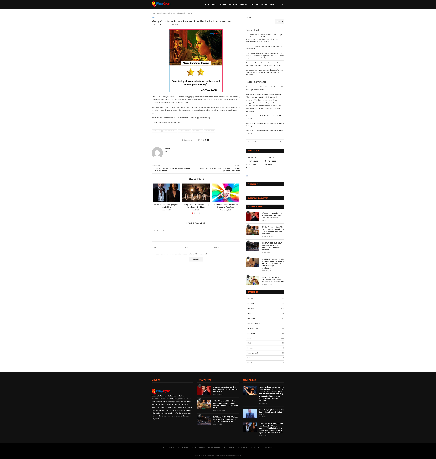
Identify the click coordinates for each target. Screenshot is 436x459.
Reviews (223, 4)
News (214, 4)
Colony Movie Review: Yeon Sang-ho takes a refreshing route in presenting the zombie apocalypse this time (264, 64)
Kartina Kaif (156, 131)
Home (207, 4)
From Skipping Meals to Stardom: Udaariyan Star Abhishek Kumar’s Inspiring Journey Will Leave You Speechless (263, 108)
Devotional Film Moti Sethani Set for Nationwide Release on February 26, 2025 (273, 279)
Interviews (266, 318)
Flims (266, 313)
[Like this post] (198, 140)
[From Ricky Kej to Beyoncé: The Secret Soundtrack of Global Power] (250, 413)
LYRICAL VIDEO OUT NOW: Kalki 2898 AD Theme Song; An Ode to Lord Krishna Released (272, 246)
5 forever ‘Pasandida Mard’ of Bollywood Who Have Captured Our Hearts (272, 215)
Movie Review (197, 131)
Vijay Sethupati (209, 131)
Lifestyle (254, 4)
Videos (266, 358)
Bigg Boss (266, 298)
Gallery (264, 4)
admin (161, 25)
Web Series (266, 363)
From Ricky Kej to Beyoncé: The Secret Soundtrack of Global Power (271, 412)
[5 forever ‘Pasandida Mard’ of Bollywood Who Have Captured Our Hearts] (252, 216)
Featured (266, 308)
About (272, 4)
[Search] (283, 4)
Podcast (266, 348)
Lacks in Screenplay (170, 131)
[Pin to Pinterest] (205, 140)
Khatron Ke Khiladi (266, 323)
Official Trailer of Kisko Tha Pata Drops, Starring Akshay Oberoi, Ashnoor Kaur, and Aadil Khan (273, 230)
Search (248, 18)
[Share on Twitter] (203, 140)
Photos (266, 343)
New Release (266, 333)
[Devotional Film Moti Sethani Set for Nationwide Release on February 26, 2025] (252, 280)
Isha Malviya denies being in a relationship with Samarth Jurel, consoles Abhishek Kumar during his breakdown (273, 263)
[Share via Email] (208, 140)
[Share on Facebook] (201, 140)
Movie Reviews (266, 328)
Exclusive (233, 4)
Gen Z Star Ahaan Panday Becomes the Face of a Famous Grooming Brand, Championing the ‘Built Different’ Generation (265, 72)
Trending (243, 4)
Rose (247, 116)
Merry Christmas (185, 131)
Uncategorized (266, 353)
